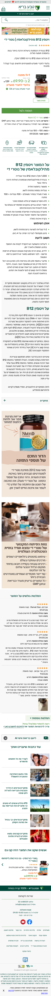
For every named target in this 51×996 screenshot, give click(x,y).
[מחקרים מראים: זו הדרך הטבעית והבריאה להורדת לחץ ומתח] (39, 796)
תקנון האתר (32, 935)
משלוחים (46, 930)
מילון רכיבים (24, 946)
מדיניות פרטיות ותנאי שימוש (16, 935)
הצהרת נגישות (40, 941)
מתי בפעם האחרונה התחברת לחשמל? (18, 775)
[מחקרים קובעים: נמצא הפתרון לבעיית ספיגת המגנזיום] (39, 841)
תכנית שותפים (13, 941)
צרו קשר (18, 930)
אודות (39, 930)
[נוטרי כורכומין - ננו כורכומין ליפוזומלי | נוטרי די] (43, 868)
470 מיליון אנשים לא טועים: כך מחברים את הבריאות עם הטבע (14, 806)
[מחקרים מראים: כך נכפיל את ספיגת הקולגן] (39, 826)
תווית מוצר (41, 100)
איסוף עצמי (43, 935)
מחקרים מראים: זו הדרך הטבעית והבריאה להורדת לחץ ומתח (15, 790)
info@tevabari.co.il (23, 904)
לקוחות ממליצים (12, 946)
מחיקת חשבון (8, 930)
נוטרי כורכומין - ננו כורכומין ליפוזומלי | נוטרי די (18, 859)
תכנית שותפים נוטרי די (39, 946)
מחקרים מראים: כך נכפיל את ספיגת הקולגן (16, 821)
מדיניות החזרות (29, 930)
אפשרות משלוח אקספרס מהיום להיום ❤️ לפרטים (25, 2)
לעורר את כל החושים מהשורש (17, 760)
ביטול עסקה (26, 951)
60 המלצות (33, 45)
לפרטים (18, 871)
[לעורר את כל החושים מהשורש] (39, 765)
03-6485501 (23, 902)
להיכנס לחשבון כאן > (14, 726)
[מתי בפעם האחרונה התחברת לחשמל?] (39, 780)
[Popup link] (41, 86)
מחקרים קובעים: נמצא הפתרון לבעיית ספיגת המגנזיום (17, 836)
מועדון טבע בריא (26, 941)
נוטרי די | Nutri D (35, 117)
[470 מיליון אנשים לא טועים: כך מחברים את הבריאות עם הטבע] (39, 811)
